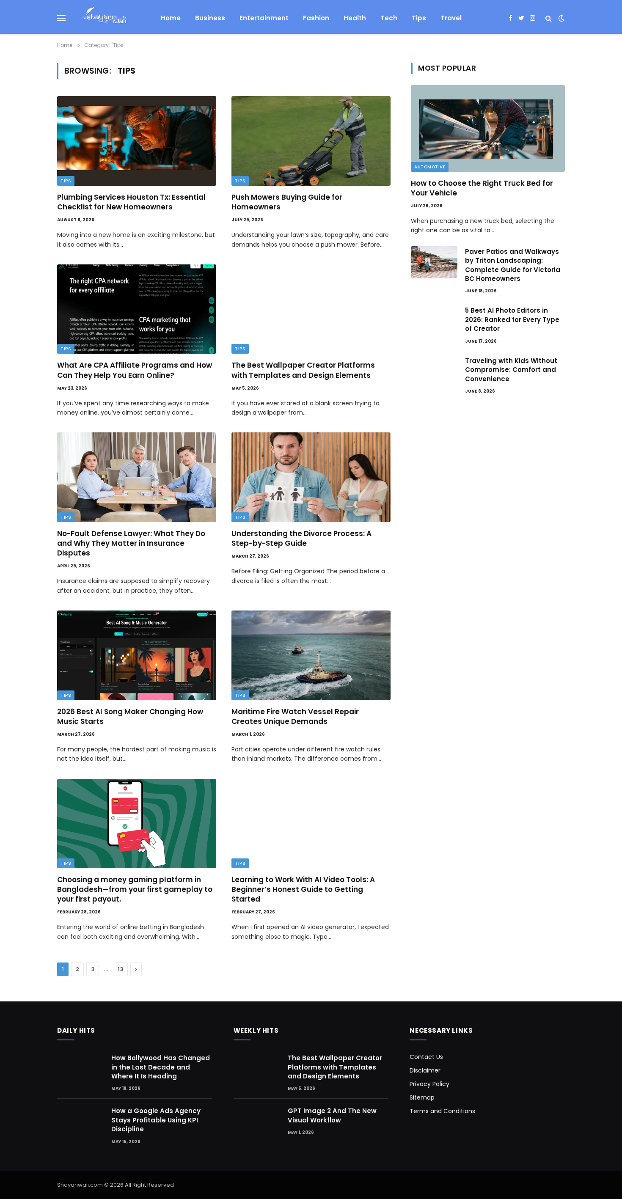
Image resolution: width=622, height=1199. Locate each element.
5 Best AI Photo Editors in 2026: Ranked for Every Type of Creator (512, 319)
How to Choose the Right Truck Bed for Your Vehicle (482, 188)
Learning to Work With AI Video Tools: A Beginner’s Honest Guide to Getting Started (303, 889)
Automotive (429, 167)
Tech (388, 18)
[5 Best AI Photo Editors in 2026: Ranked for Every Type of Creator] (434, 321)
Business (210, 18)
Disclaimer (425, 1070)
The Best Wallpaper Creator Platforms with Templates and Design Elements (303, 370)
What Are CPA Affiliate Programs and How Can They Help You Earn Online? (134, 370)
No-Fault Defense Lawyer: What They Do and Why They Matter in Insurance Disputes (131, 543)
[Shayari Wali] (103, 18)
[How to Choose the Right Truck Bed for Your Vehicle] (488, 128)
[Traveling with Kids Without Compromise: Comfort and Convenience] (434, 371)
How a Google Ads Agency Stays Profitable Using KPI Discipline (156, 1119)
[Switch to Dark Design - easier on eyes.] (560, 18)
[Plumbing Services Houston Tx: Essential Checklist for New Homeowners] (136, 141)
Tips (419, 18)
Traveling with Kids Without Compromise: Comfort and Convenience (511, 369)
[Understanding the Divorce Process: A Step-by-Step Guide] (311, 477)
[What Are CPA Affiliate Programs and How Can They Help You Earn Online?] (136, 309)
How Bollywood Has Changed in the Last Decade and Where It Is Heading (160, 1067)
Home (171, 18)
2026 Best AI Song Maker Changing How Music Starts (130, 716)
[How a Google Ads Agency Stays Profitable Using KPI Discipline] (80, 1121)
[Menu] (61, 18)
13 (120, 969)
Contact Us (426, 1057)
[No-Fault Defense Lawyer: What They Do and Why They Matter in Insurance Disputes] (136, 477)
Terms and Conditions (442, 1111)
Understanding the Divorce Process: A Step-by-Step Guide (301, 538)
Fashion (316, 18)
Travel (451, 18)
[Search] (548, 18)
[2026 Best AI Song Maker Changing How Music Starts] (136, 655)
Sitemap (422, 1097)
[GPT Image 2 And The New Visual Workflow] (257, 1122)
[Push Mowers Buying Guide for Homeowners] (311, 141)
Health (355, 18)
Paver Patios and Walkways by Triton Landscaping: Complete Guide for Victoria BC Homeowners (512, 265)
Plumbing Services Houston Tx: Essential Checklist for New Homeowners (131, 202)
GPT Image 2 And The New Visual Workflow (332, 1115)
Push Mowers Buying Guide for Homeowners (286, 202)
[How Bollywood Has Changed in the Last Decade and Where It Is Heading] (80, 1068)
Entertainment (264, 18)
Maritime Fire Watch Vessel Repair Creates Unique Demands (295, 716)
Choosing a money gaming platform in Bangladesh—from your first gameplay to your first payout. (134, 889)
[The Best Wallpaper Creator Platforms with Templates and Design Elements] (311, 309)
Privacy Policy (429, 1084)
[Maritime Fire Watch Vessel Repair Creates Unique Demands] (311, 655)
